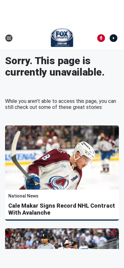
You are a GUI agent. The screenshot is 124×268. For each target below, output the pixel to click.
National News (23, 195)
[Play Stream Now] (113, 38)
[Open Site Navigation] (9, 38)
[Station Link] (62, 38)
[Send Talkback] (101, 38)
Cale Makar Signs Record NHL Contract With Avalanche (61, 209)
